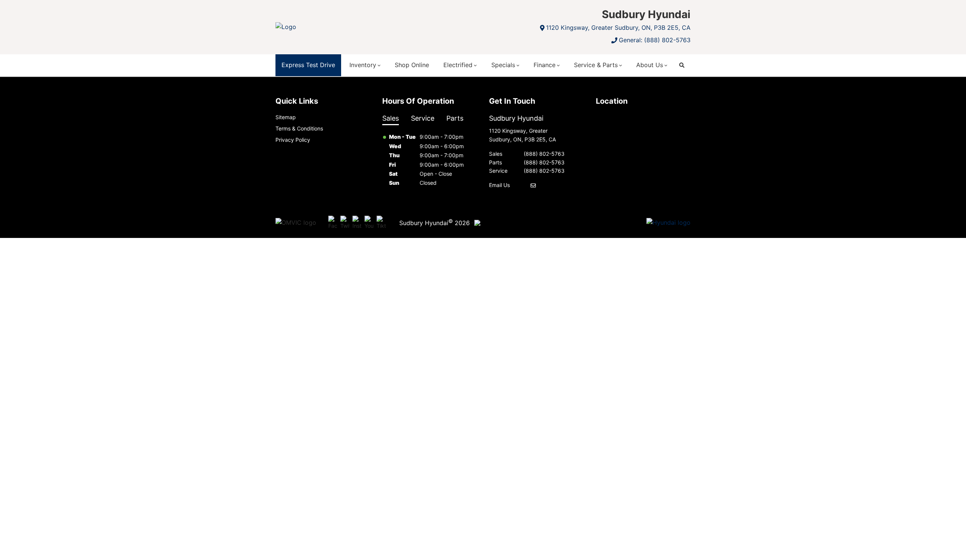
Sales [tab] (390, 118)
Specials (503, 65)
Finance (544, 65)
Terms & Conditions (299, 128)
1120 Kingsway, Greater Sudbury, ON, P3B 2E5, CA (618, 27)
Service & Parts (596, 65)
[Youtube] (369, 222)
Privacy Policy (292, 140)
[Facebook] (332, 222)
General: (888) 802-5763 (655, 40)
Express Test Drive (308, 65)
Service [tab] (422, 118)
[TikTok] (381, 222)
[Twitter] (344, 222)
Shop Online (412, 65)
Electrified (457, 65)
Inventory (362, 65)
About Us (649, 65)
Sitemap (285, 117)
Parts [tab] (454, 118)
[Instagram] (356, 222)
